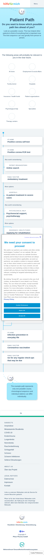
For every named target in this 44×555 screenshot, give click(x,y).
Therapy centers (11, 121)
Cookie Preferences (37, 553)
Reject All (22, 310)
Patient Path (22, 19)
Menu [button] (36, 4)
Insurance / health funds (12, 96)
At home (12, 71)
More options (9, 186)
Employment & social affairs (32, 71)
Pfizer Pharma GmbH (20, 536)
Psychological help (12, 109)
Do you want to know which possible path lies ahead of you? (22, 26)
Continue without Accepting (32, 237)
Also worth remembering (13, 159)
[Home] (10, 4)
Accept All (22, 315)
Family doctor (11, 84)
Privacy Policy (9, 299)
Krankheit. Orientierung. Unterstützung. (22, 525)
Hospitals (32, 84)
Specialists (32, 109)
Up (21, 413)
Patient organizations (32, 96)
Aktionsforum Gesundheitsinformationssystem (20, 549)
